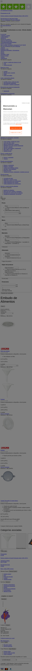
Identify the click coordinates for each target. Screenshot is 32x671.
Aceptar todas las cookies (16, 128)
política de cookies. (18, 124)
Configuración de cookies (15, 132)
